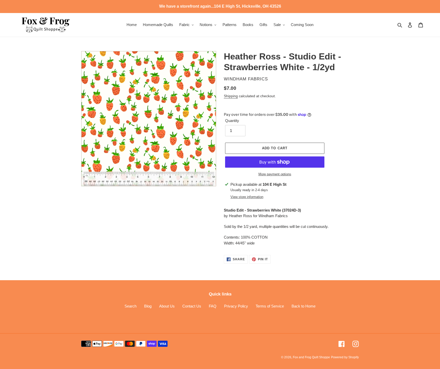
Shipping (231, 96)
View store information (246, 197)
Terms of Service (270, 306)
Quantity (232, 120)
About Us (167, 306)
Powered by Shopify (345, 357)
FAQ (212, 306)
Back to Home (303, 306)
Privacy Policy (236, 306)
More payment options (274, 174)
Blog (148, 306)
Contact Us (191, 306)
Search (130, 306)
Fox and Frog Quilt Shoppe (311, 357)
